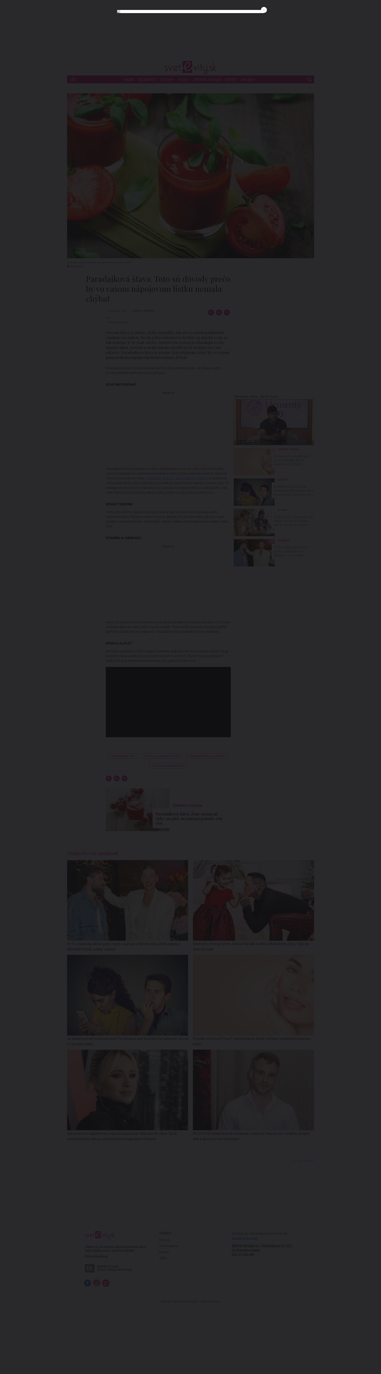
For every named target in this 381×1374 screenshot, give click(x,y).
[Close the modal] (264, 10)
